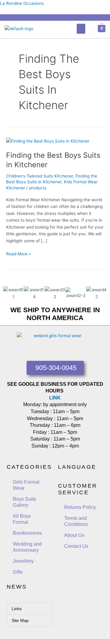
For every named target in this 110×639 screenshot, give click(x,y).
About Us (74, 535)
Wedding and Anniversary (27, 547)
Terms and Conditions (76, 521)
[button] (81, 29)
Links (17, 608)
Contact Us (76, 546)
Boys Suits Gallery (24, 502)
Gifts (18, 572)
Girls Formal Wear (26, 485)
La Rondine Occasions (22, 3)
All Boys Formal (22, 519)
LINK (55, 397)
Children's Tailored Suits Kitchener (39, 176)
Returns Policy (80, 507)
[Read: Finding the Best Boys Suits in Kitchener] (48, 140)
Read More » (18, 253)
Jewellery (23, 561)
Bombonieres (27, 533)
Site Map (20, 620)
